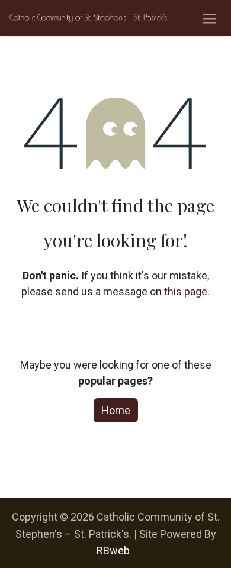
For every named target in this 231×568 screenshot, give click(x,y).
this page (185, 291)
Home (115, 410)
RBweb (113, 550)
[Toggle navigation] (209, 18)
